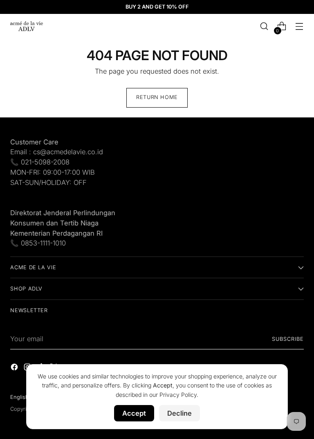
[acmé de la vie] (26, 26)
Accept (134, 413)
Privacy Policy (178, 394)
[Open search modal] (264, 26)
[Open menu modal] (299, 26)
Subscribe (288, 339)
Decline (179, 413)
